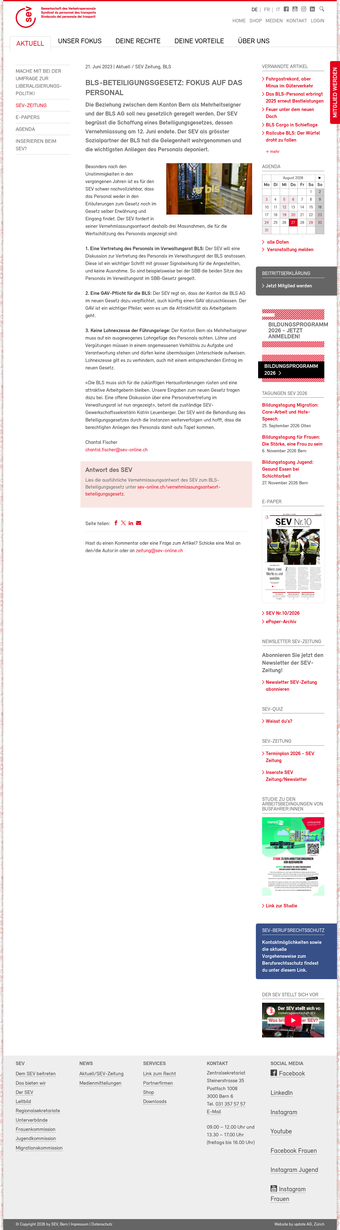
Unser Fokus (80, 41)
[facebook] (115, 524)
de (255, 9)
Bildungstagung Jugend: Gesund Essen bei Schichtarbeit (288, 469)
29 (311, 223)
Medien (274, 21)
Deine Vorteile (199, 41)
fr (267, 9)
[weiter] (319, 178)
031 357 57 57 (230, 1104)
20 (293, 215)
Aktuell (30, 43)
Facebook (292, 1074)
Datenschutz (101, 1225)
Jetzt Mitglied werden (289, 286)
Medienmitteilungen (100, 1083)
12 (284, 207)
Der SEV (24, 1092)
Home (239, 21)
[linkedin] (130, 524)
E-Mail (214, 1112)
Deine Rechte (138, 41)
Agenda (25, 129)
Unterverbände (32, 1120)
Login (317, 21)
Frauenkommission (36, 1129)
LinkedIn (282, 1093)
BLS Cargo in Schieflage (292, 125)
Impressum (79, 1225)
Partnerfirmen (158, 1083)
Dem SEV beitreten (36, 1073)
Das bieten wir (31, 1083)
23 (320, 215)
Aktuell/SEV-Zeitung (101, 1073)
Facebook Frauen (294, 1151)
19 (284, 215)
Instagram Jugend (294, 1170)
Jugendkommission (36, 1138)
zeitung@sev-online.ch (159, 550)
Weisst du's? (279, 721)
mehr (274, 152)
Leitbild (23, 1101)
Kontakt (296, 21)
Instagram (284, 1113)
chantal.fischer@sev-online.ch (116, 450)
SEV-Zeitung (31, 105)
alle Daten (277, 242)
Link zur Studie (281, 906)
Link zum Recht (159, 1073)
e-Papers (28, 117)
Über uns (254, 41)
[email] (138, 524)
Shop (255, 21)
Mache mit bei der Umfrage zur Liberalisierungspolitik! (39, 82)
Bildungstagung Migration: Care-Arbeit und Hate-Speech (290, 412)
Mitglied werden (336, 92)
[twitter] (123, 524)
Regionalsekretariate (38, 1111)
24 (267, 223)
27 (293, 223)
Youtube (281, 1132)
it (278, 9)
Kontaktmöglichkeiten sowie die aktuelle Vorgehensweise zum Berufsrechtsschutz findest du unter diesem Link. (292, 956)
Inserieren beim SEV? (36, 145)
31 (267, 230)
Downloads (155, 1101)
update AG (303, 1225)
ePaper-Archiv (281, 621)
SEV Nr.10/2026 (283, 613)
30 (320, 223)
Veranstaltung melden (289, 249)
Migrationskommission (39, 1148)
